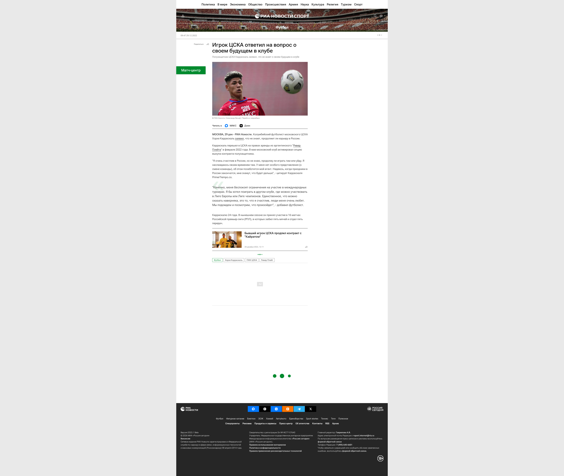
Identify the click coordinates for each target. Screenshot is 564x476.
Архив (335, 423)
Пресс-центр (286, 423)
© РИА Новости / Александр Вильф (226, 118)
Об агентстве (302, 423)
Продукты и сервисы (265, 423)
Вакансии (185, 438)
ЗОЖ (260, 418)
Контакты (317, 423)
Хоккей (269, 418)
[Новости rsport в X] (310, 409)
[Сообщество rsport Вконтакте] (276, 409)
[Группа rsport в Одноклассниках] (287, 409)
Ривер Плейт (267, 260)
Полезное (343, 418)
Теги (333, 418)
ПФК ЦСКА (252, 260)
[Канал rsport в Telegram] (299, 409)
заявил (239, 138)
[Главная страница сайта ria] (272, 16)
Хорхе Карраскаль (233, 260)
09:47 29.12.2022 (189, 35)
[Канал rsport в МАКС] (253, 409)
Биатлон (251, 418)
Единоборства (296, 418)
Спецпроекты (232, 423)
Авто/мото (281, 418)
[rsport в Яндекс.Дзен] (264, 409)
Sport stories (312, 418)
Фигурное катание (235, 418)
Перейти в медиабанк (251, 118)
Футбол (217, 260)
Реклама (246, 423)
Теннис (324, 418)
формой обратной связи (330, 442)
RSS (327, 423)
